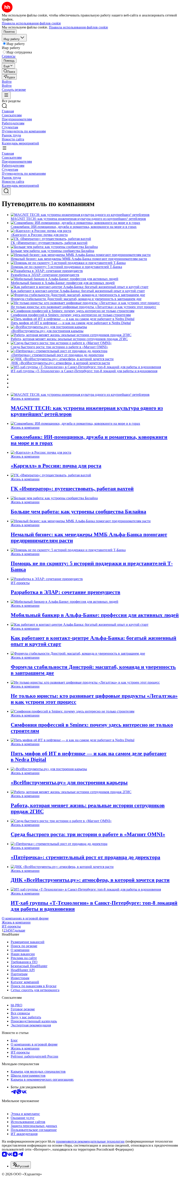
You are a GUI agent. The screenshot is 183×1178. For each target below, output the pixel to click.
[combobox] (21, 1165)
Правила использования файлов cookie (78, 27)
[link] (9, 71)
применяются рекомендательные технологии (90, 1141)
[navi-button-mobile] (6, 95)
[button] (7, 81)
